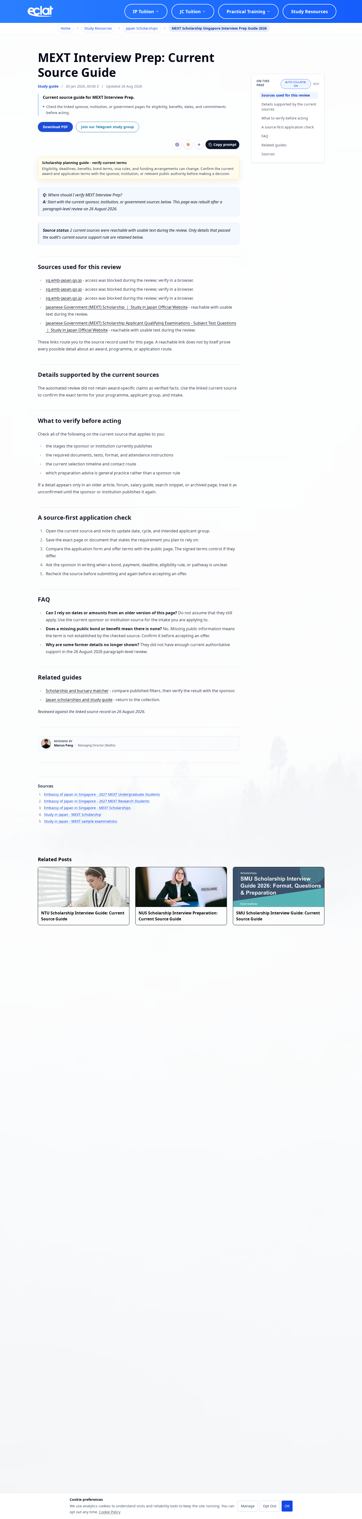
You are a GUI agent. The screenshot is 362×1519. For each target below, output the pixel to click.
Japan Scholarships (142, 28)
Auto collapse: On (296, 84)
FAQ (264, 136)
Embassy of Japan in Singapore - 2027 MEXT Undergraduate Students (102, 794)
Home (65, 28)
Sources (268, 154)
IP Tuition (143, 11)
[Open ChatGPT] (177, 144)
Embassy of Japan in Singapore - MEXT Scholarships (87, 807)
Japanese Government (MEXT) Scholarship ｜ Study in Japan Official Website (117, 307)
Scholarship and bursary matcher (77, 690)
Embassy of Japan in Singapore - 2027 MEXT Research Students (97, 801)
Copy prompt (224, 144)
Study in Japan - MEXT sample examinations (80, 821)
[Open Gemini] (199, 144)
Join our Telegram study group (107, 126)
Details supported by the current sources (288, 107)
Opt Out (269, 1506)
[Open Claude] (188, 144)
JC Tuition (190, 11)
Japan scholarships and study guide (79, 699)
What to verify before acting (284, 118)
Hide (316, 84)
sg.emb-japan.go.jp (64, 280)
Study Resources (309, 11)
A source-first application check (287, 127)
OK (287, 1506)
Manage (248, 1506)
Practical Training (246, 11)
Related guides (274, 145)
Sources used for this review (285, 95)
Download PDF (55, 126)
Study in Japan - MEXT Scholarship (72, 814)
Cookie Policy (109, 1512)
